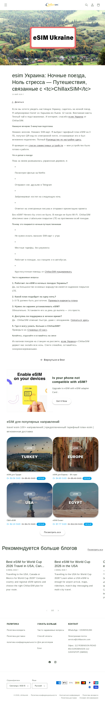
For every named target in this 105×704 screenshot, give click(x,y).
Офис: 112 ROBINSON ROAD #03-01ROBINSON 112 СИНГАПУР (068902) (82, 649)
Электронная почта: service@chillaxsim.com (79, 638)
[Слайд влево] (47, 610)
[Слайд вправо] (58, 610)
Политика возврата (16, 630)
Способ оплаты (44, 636)
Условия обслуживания (89, 698)
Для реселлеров (45, 642)
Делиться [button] (19, 102)
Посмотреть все (52, 532)
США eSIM (11, 520)
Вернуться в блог (54, 359)
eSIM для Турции (14, 475)
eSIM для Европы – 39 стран (65, 475)
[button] (6, 5)
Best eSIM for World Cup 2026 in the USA (72, 564)
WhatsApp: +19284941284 (80, 630)
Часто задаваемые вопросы (50, 630)
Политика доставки (16, 636)
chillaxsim (24, 695)
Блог (39, 648)
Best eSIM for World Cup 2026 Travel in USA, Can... (25, 564)
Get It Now (61, 401)
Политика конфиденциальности (44, 695)
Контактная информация (70, 695)
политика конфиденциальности (22, 642)
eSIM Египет (58, 520)
